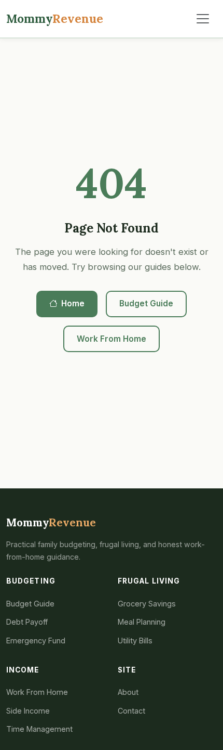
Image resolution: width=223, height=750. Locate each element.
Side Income (28, 710)
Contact (131, 710)
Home (73, 303)
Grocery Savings (147, 603)
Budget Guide (146, 303)
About (128, 692)
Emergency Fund (35, 640)
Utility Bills (135, 640)
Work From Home (111, 339)
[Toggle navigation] (203, 19)
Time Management (39, 729)
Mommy (54, 18)
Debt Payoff (27, 621)
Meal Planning (141, 621)
